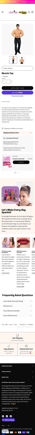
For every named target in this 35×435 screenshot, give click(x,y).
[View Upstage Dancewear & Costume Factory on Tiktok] (7, 416)
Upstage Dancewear (7, 366)
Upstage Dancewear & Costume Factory (14, 429)
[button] (29, 12)
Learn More (5, 273)
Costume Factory (6, 371)
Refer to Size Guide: (8, 142)
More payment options (17, 96)
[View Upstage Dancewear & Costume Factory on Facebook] (11, 416)
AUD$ (3, 425)
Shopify (30, 429)
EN (8, 425)
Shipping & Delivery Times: (11, 132)
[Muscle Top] (13, 60)
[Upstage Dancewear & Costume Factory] (17, 12)
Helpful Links (5, 377)
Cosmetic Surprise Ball (18, 158)
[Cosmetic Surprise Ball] (7, 162)
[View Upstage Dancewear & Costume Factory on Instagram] (3, 416)
